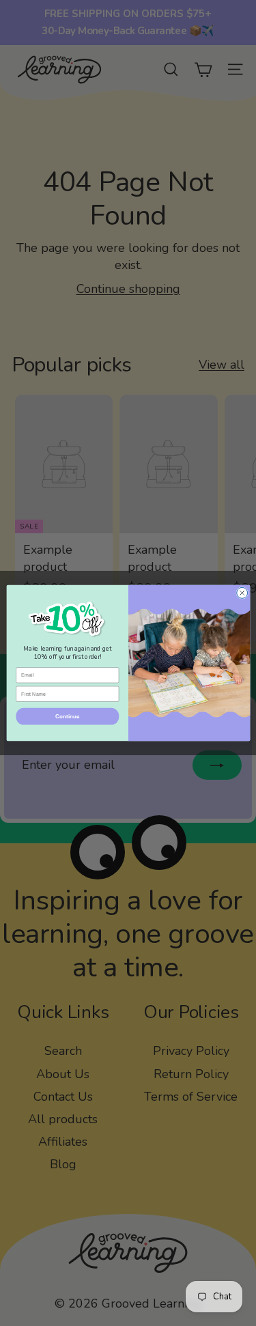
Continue (67, 716)
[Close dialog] (241, 592)
